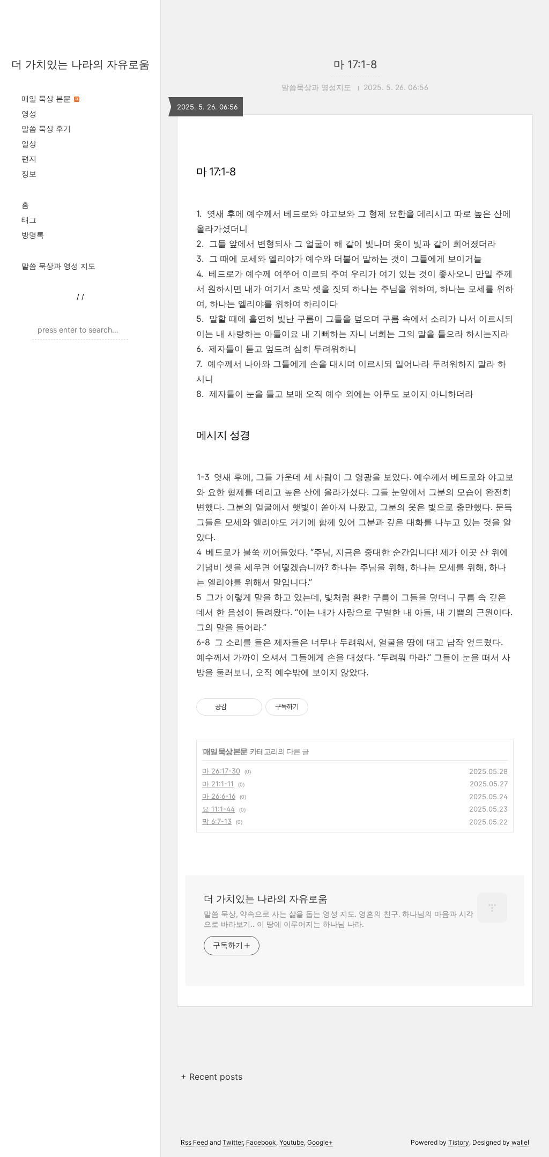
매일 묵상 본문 (47, 98)
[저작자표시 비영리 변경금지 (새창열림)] (322, 707)
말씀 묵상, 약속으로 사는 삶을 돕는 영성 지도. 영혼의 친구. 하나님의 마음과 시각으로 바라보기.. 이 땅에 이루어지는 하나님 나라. (338, 918)
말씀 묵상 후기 (46, 128)
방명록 (32, 234)
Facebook (261, 1142)
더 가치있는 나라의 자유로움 (80, 64)
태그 (28, 219)
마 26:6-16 (218, 796)
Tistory (458, 1142)
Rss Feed (194, 1142)
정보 (28, 173)
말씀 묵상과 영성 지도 (58, 265)
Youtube (291, 1142)
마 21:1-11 (218, 783)
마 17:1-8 (355, 64)
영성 (28, 113)
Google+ (320, 1142)
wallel (520, 1142)
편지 (28, 158)
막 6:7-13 (217, 821)
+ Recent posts (211, 1076)
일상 (28, 143)
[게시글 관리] (250, 707)
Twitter (232, 1142)
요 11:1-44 (218, 809)
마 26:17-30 (221, 771)
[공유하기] (236, 707)
